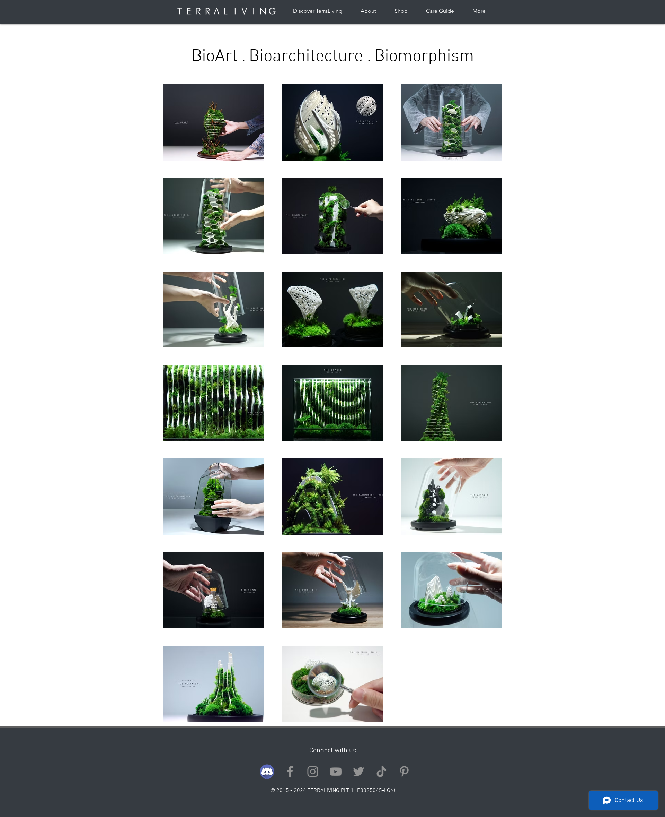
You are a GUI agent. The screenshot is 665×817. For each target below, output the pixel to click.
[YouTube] (335, 771)
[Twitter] (358, 771)
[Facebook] (290, 771)
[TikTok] (381, 771)
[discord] (267, 771)
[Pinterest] (404, 771)
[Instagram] (312, 771)
